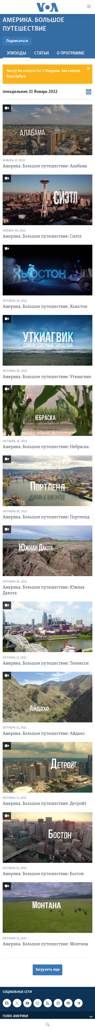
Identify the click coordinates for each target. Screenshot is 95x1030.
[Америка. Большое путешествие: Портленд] (47, 480)
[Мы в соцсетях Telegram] (78, 1003)
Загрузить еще (47, 970)
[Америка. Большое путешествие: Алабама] (47, 129)
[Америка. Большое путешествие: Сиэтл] (47, 199)
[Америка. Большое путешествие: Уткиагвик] (47, 340)
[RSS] (48, 1003)
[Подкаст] (58, 1003)
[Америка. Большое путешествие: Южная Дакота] (47, 550)
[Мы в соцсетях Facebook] (7, 1003)
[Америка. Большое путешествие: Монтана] (47, 907)
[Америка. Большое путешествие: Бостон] (47, 837)
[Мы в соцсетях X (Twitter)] (17, 1003)
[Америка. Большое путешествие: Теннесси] (47, 626)
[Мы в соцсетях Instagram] (37, 1003)
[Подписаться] (68, 1003)
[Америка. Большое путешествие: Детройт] (47, 767)
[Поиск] (47, 1024)
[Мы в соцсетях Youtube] (27, 1003)
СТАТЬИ (41, 53)
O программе (70, 53)
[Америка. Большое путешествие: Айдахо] (47, 697)
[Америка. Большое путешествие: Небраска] (47, 410)
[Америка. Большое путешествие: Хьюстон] (47, 270)
